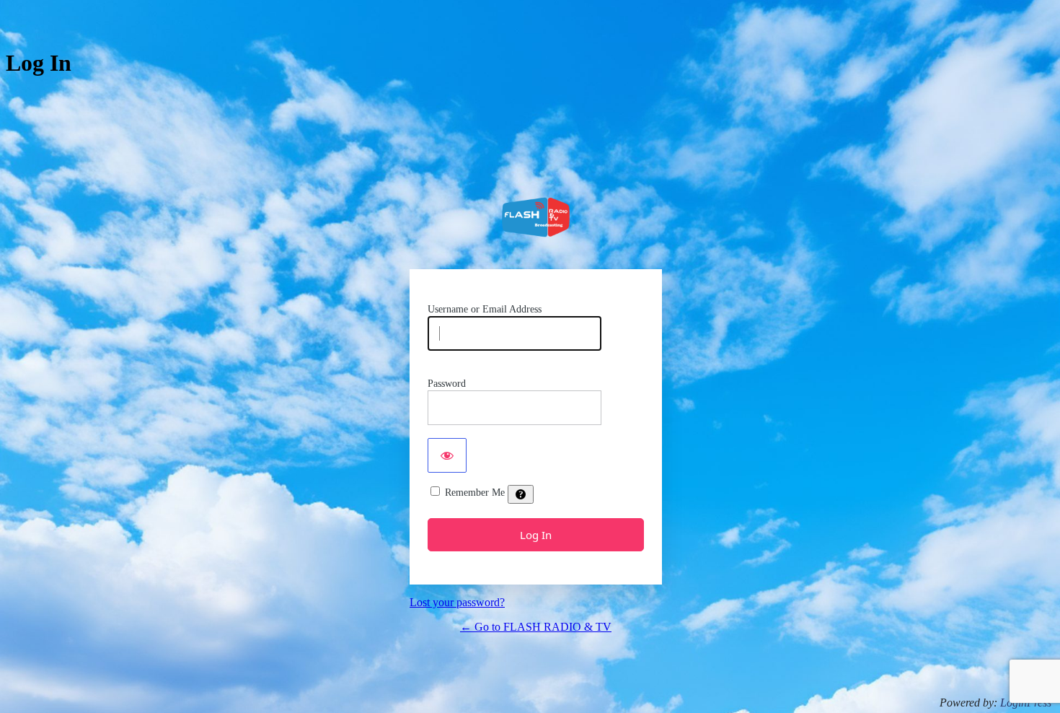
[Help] (521, 494)
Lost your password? (457, 602)
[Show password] (447, 455)
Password (447, 383)
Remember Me (475, 492)
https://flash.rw (536, 217)
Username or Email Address (485, 309)
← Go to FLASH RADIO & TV (535, 627)
